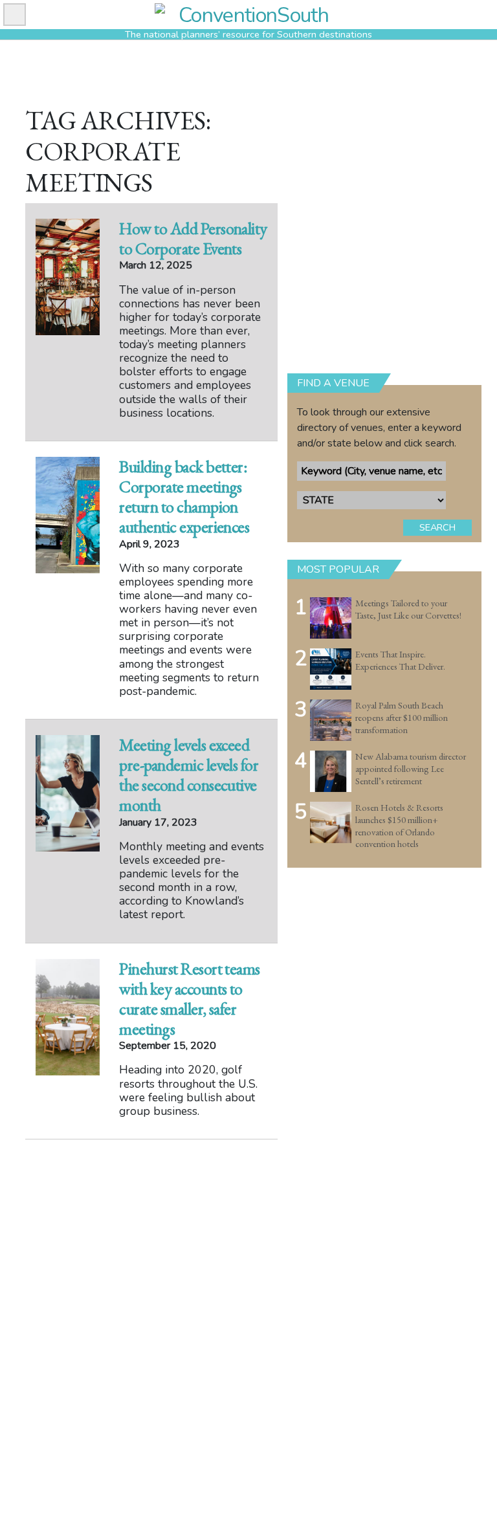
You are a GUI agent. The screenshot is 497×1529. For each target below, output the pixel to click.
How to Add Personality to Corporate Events (193, 238)
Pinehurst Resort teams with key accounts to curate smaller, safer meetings (189, 999)
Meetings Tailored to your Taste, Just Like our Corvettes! (408, 609)
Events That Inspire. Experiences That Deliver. (400, 660)
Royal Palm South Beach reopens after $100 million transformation (401, 717)
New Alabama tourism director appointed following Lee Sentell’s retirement (410, 768)
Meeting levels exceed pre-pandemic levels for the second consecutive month (188, 775)
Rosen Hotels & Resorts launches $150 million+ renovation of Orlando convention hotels (399, 826)
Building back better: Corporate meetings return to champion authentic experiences (184, 497)
